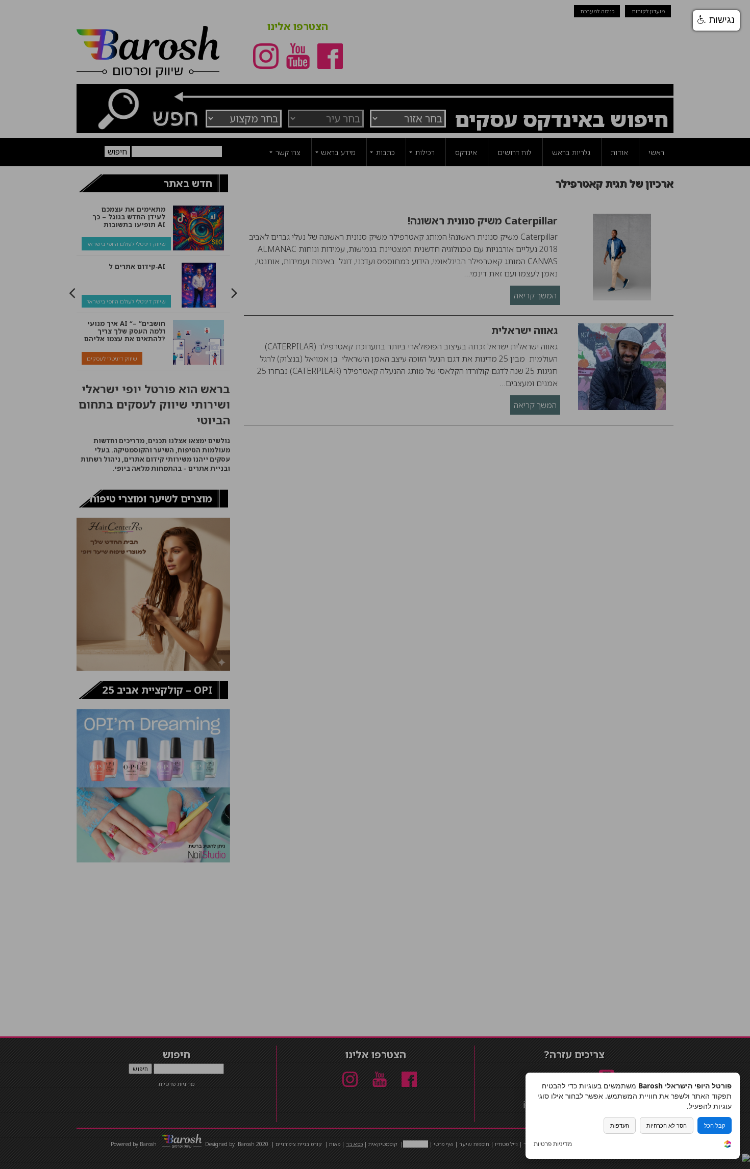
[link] (727, 1145)
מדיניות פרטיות (553, 1144)
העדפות (619, 1125)
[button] (716, 20)
